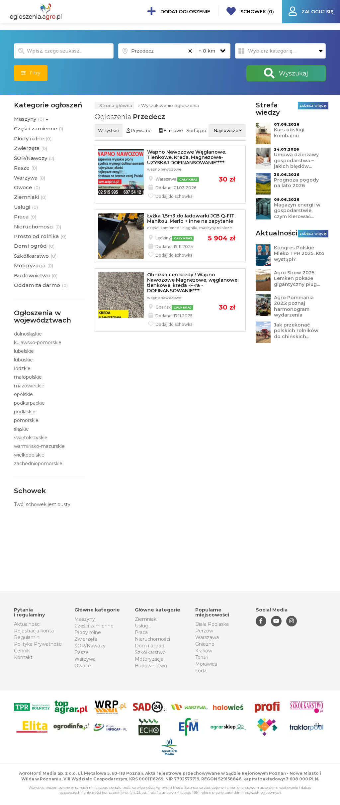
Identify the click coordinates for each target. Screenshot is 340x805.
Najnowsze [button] (225, 130)
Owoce (82, 666)
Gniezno (204, 644)
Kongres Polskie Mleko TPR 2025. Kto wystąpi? (299, 253)
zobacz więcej (313, 105)
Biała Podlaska (212, 624)
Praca (141, 632)
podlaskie (25, 412)
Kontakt (23, 657)
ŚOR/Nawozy (90, 646)
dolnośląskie (28, 334)
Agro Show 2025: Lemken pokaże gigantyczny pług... (297, 278)
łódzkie (22, 368)
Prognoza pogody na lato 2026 (296, 183)
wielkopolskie (29, 455)
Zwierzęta (85, 639)
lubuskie (23, 360)
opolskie (23, 394)
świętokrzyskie (30, 438)
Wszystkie (108, 130)
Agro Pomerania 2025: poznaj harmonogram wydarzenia (294, 306)
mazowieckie (29, 386)
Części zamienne (94, 626)
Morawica (206, 664)
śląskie (21, 429)
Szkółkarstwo (150, 652)
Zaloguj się (316, 12)
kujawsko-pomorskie (37, 342)
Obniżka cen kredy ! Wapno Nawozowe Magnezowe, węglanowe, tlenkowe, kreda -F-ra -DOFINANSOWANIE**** (192, 283)
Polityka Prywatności (38, 644)
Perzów (204, 631)
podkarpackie (29, 403)
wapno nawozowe (164, 169)
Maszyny (84, 619)
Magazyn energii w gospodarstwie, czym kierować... (297, 210)
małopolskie (28, 377)
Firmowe (173, 130)
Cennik (22, 651)
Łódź (200, 671)
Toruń (201, 657)
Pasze (81, 652)
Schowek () (256, 12)
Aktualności (27, 624)
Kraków (203, 651)
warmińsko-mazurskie (39, 446)
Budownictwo (151, 666)
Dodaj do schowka (173, 196)
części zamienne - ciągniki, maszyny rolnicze (189, 227)
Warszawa (207, 637)
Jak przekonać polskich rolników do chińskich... (296, 330)
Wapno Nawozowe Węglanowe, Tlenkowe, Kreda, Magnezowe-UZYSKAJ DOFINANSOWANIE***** (186, 157)
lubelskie (24, 351)
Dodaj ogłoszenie (184, 12)
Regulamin (27, 637)
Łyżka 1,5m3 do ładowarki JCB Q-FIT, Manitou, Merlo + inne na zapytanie (191, 218)
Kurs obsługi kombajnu (289, 133)
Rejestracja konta (34, 631)
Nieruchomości (152, 639)
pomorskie (26, 420)
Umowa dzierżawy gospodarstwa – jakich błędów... (296, 160)
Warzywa (85, 659)
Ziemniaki (146, 619)
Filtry (33, 72)
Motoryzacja (149, 659)
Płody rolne (87, 632)
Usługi (142, 626)
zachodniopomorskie (38, 464)
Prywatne (141, 130)
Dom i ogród (149, 646)
